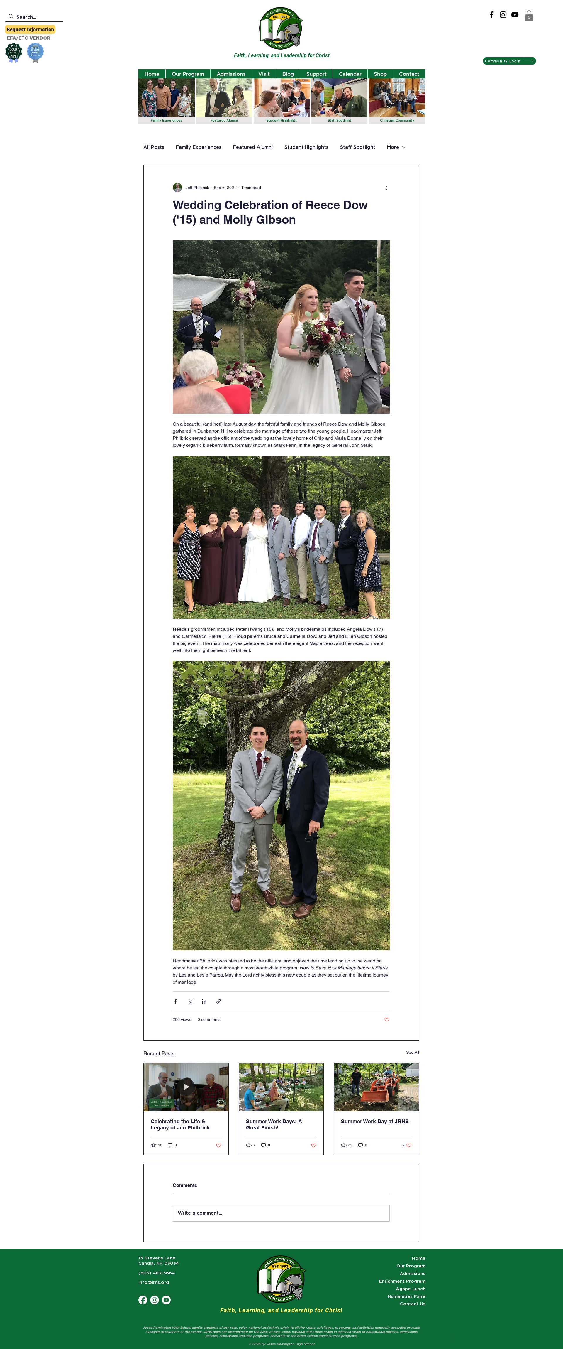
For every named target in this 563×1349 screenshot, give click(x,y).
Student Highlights (306, 147)
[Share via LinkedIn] (204, 1001)
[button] (529, 15)
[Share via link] (218, 1001)
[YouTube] (515, 14)
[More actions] (386, 187)
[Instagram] (503, 14)
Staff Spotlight (357, 147)
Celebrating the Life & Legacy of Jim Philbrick (180, 1124)
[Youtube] (166, 1300)
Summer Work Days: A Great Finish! (274, 1124)
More (393, 147)
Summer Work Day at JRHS (375, 1121)
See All (412, 1052)
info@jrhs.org (153, 1282)
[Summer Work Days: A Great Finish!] (281, 1087)
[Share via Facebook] (175, 1001)
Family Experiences (198, 147)
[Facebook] (491, 14)
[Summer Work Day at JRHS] (376, 1087)
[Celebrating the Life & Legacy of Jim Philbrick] (186, 1087)
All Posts (153, 147)
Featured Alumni (253, 147)
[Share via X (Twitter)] (190, 1001)
